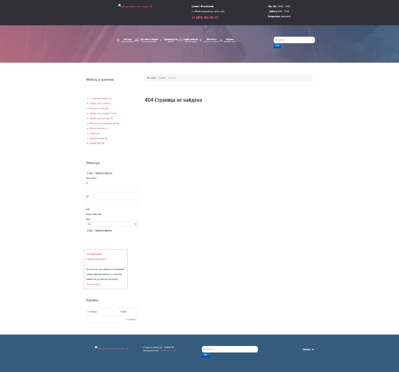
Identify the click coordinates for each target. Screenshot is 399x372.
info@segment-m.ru (169, 350)
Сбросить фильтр (103, 173)
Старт (90, 173)
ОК (277, 46)
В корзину (131, 319)
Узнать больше (93, 284)
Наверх (307, 350)
